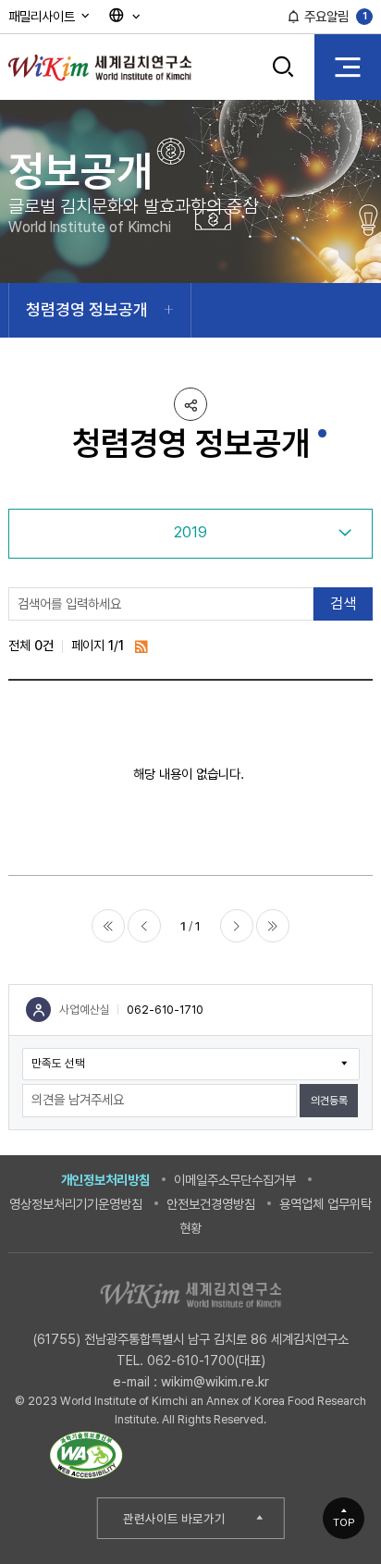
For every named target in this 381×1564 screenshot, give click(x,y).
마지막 (272, 925)
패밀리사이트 (43, 16)
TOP (344, 1522)
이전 (144, 925)
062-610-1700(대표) (206, 1360)
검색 (343, 603)
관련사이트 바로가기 (174, 1518)
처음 (108, 925)
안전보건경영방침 (210, 1204)
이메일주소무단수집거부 (235, 1180)
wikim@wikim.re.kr (215, 1381)
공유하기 (190, 404)
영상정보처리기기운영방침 (75, 1204)
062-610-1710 (165, 1009)
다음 (236, 925)
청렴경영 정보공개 (87, 309)
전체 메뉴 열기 (347, 66)
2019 (190, 532)
